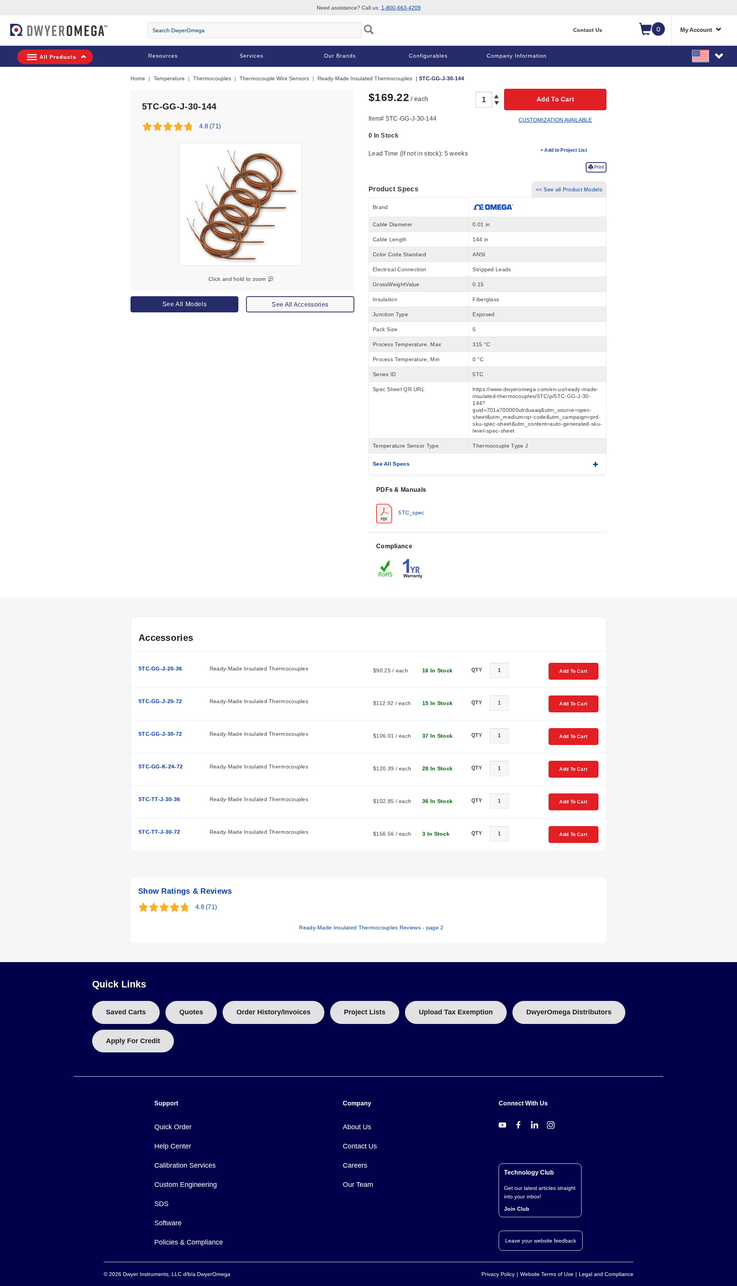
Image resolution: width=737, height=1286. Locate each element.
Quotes (191, 1012)
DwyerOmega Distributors (568, 1012)
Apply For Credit (133, 1041)
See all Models (184, 304)
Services (251, 56)
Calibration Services (185, 1165)
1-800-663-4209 (401, 8)
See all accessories (300, 304)
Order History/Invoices (273, 1012)
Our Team (358, 1184)
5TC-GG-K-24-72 (161, 766)
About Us (357, 1127)
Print (598, 167)
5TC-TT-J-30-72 (159, 832)
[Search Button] (369, 30)
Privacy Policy (498, 1274)
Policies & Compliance (188, 1242)
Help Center (172, 1146)
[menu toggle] (4, 33)
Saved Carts (126, 1012)
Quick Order (173, 1127)
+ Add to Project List (563, 150)
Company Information (517, 56)
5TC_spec (411, 512)
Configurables (428, 56)
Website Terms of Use (546, 1274)
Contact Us (587, 30)
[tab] (487, 504)
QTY (476, 670)
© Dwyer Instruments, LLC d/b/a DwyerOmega (167, 1274)
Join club (516, 1209)
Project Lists (364, 1012)
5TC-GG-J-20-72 (160, 701)
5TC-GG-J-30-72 (160, 734)
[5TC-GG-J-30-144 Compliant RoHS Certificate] (385, 568)
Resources (163, 56)
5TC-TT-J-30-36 (159, 799)
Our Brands (340, 56)
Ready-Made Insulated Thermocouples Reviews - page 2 (371, 927)
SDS (161, 1204)
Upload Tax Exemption (456, 1012)
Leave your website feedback (540, 1241)
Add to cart (555, 99)
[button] (708, 55)
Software (168, 1223)
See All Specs (391, 464)
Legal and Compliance (606, 1274)
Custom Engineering (185, 1184)
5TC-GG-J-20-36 (160, 668)
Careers (355, 1165)
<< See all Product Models (569, 189)
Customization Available (555, 120)
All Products (58, 57)
